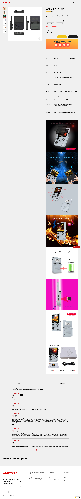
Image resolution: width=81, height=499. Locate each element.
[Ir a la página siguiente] (46, 450)
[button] (48, 11)
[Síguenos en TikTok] (13, 492)
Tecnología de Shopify (11, 495)
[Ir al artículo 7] (4, 31)
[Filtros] (61, 383)
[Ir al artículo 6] (4, 27)
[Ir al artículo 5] (4, 24)
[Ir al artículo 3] (4, 16)
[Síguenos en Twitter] (6, 492)
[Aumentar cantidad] (51, 32)
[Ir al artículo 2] (4, 12)
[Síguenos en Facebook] (3, 492)
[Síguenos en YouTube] (10, 492)
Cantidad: (48, 30)
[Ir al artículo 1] (4, 9)
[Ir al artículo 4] (4, 20)
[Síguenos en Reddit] (15, 492)
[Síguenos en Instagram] (8, 492)
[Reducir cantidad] (47, 32)
